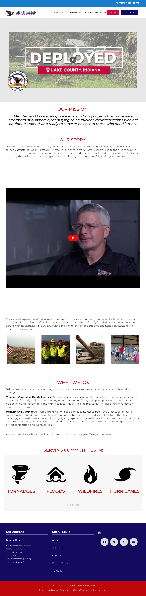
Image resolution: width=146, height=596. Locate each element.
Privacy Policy (60, 563)
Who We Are (75, 13)
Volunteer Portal (129, 3)
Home (55, 540)
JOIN (113, 12)
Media (103, 13)
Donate (129, 12)
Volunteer (58, 548)
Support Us (59, 555)
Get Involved (91, 13)
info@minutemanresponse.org (18, 559)
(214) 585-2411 (11, 555)
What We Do (60, 13)
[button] (4, 60)
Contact (57, 570)
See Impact (73, 504)
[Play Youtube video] (73, 238)
